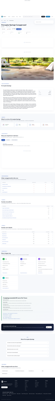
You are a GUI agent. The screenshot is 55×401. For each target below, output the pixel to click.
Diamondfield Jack (4, 188)
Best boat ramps (32, 393)
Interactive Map (37, 382)
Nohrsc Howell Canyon (5, 241)
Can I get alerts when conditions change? (13, 355)
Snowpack (16, 382)
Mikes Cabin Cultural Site (41, 263)
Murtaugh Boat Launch (23, 263)
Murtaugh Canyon (5, 280)
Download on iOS (5, 387)
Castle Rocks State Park (5, 269)
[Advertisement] (27, 8)
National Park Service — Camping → (7, 314)
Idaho (7, 20)
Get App (43, 16)
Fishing (26, 384)
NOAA (49, 399)
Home (2, 20)
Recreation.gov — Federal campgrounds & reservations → (10, 313)
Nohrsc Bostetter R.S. (5, 237)
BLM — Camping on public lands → (7, 317)
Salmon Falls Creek (5, 282)
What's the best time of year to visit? (12, 349)
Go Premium (47, 16)
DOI (53, 399)
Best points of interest (47, 393)
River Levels (16, 385)
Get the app (49, 327)
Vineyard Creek (4, 284)
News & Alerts (36, 383)
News (20, 16)
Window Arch (40, 267)
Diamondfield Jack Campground (6, 186)
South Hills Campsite (5, 184)
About (46, 382)
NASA (52, 399)
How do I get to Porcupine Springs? (12, 352)
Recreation (13, 16)
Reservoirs (16, 384)
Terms (46, 384)
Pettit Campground (4, 373)
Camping (5, 20)
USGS (47, 399)
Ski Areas (26, 382)
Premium (46, 383)
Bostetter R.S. (4, 239)
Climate (9, 16)
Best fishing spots (25, 393)
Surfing (26, 390)
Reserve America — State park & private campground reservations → (11, 318)
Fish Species (36, 384)
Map (17, 16)
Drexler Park (21, 265)
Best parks (19, 393)
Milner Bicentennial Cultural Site (42, 265)
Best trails (4, 395)
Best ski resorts (5, 393)
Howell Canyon (4, 243)
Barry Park (4, 267)
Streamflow (16, 383)
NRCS (50, 399)
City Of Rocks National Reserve (6, 263)
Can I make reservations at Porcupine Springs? (14, 342)
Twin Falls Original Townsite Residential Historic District (45, 269)
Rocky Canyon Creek (5, 286)
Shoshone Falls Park (5, 265)
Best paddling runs (39, 393)
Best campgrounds (12, 393)
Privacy (46, 385)
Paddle (26, 383)
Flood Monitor (36, 385)
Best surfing (9, 395)
